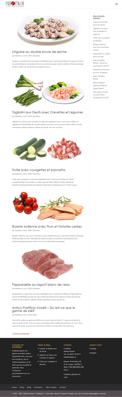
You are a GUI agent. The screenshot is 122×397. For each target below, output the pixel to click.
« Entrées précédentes (20, 334)
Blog (35, 315)
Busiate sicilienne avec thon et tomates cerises (47, 226)
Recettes (36, 56)
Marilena (18, 56)
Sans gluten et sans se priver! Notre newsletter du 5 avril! (101, 95)
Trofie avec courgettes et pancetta (38, 170)
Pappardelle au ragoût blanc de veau (41, 284)
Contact (63, 387)
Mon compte (51, 387)
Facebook (92, 349)
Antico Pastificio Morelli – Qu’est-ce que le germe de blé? (43, 309)
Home (14, 387)
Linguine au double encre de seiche (39, 52)
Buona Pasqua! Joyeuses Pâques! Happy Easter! (100, 85)
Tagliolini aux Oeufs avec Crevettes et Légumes (47, 112)
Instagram (92, 353)
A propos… (38, 387)
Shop (22, 387)
